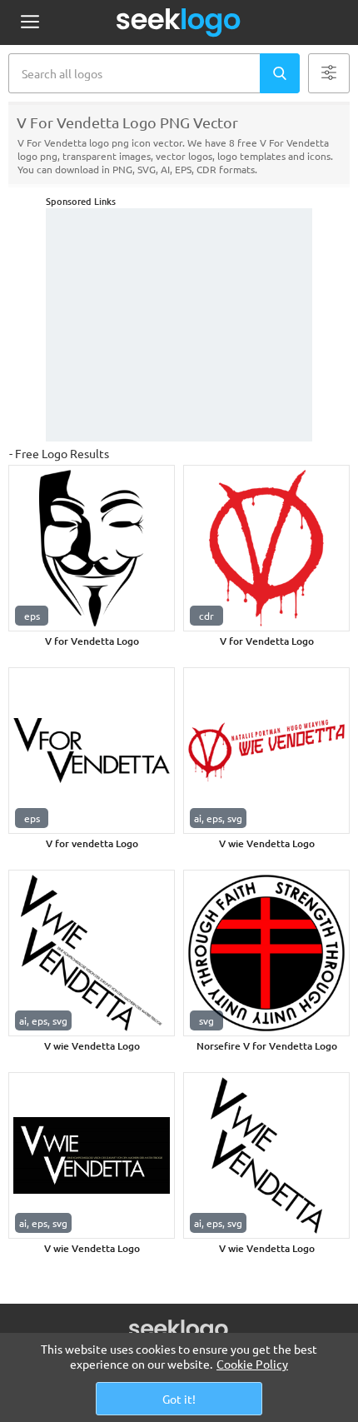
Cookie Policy (252, 1363)
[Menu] (29, 23)
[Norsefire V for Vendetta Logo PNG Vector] (266, 953)
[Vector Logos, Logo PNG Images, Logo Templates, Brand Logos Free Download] (179, 22)
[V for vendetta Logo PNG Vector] (91, 750)
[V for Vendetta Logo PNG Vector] (91, 548)
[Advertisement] (179, 325)
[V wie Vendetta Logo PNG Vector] (266, 750)
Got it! (179, 1398)
